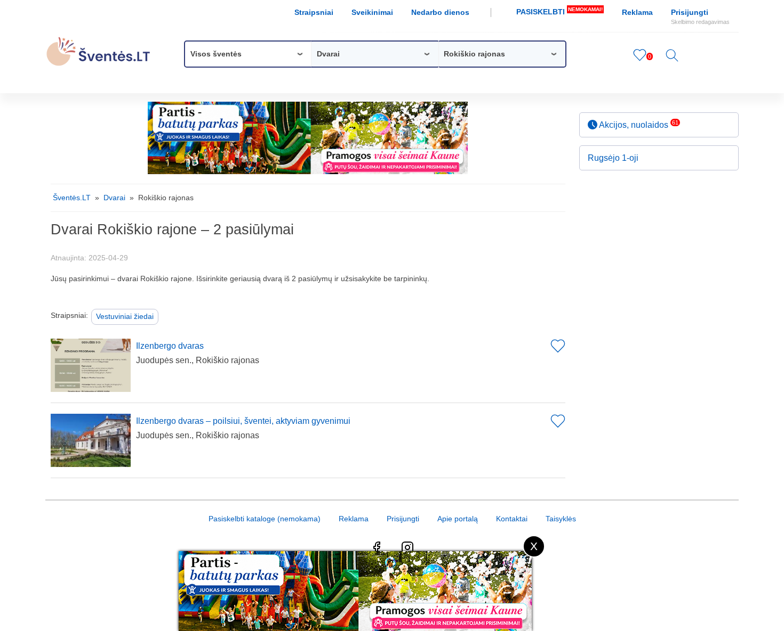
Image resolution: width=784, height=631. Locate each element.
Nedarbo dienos (440, 12)
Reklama (637, 12)
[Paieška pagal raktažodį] (672, 59)
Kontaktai (511, 518)
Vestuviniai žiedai (125, 316)
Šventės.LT (72, 197)
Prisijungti (700, 16)
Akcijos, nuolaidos (637, 124)
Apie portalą (457, 518)
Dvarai (114, 197)
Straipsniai (313, 12)
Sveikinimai (372, 12)
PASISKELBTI (559, 11)
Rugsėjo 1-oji (613, 157)
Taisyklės (561, 518)
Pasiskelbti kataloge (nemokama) (265, 518)
